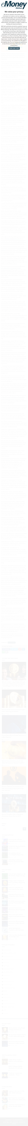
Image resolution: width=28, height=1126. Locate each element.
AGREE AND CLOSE (14, 48)
